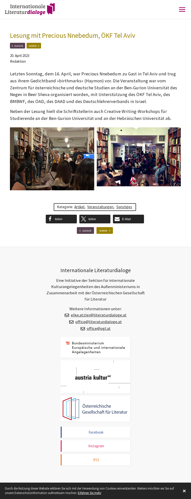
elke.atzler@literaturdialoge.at (99, 315)
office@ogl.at (99, 328)
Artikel (79, 206)
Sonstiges (124, 206)
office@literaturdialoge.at (98, 321)
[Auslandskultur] (95, 377)
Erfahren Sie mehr (89, 493)
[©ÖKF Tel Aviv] (52, 159)
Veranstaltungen (100, 206)
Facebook (96, 432)
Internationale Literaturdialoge (33, 13)
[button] (61, 219)
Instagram (96, 446)
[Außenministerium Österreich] (95, 347)
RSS (96, 459)
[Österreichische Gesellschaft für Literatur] (95, 408)
